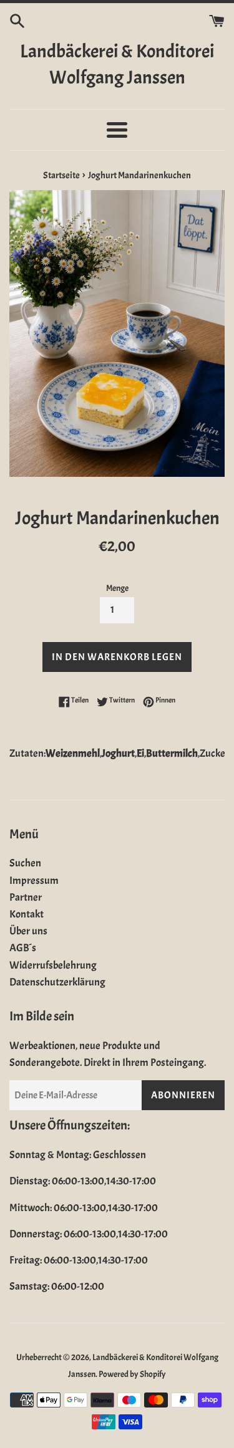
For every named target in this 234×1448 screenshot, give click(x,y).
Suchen (25, 863)
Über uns (28, 930)
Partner (25, 897)
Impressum (34, 880)
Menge (117, 588)
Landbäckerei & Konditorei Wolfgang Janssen (117, 64)
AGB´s (22, 947)
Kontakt (26, 914)
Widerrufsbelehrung (53, 965)
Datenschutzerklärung (57, 982)
